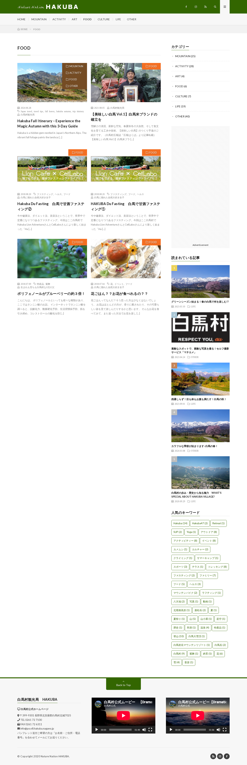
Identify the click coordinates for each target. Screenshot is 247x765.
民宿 (191, 627)
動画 (207, 601)
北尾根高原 (181, 610)
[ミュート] (144, 730)
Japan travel (26, 111)
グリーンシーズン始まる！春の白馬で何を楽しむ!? (200, 301)
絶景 (207, 653)
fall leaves (50, 111)
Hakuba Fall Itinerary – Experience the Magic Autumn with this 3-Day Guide (48, 123)
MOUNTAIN (39, 19)
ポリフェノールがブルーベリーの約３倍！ (51, 293)
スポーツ (180, 566)
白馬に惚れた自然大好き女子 (36, 197)
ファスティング (45, 194)
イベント (119, 284)
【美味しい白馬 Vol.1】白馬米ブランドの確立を (124, 116)
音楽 (188, 662)
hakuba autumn (63, 111)
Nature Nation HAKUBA (55, 756)
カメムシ (180, 549)
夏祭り (179, 618)
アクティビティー (185, 540)
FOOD (87, 19)
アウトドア (209, 531)
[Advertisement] (200, 184)
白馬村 (179, 653)
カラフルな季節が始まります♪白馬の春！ (194, 446)
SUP (177, 531)
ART (74, 19)
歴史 (177, 627)
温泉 (204, 627)
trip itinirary (78, 111)
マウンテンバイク (185, 592)
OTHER (131, 19)
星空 (221, 618)
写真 (193, 601)
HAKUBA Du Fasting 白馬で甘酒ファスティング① (125, 206)
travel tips (38, 111)
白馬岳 (220, 644)
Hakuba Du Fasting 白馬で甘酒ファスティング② (51, 206)
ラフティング (211, 592)
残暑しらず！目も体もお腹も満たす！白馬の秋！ (199, 399)
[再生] (97, 730)
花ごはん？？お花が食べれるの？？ (119, 293)
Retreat (218, 523)
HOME (21, 19)
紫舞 (48, 284)
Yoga (191, 531)
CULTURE (104, 19)
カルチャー (200, 549)
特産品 (40, 284)
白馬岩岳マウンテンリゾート (191, 644)
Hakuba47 (200, 523)
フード (66, 194)
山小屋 (206, 618)
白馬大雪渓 (197, 636)
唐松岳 (200, 610)
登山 (178, 636)
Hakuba (180, 523)
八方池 (179, 601)
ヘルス (58, 194)
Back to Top (123, 685)
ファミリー (208, 575)
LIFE (118, 19)
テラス (197, 566)
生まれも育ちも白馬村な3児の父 (37, 287)
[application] (123, 716)
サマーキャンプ (207, 558)
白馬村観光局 (28, 114)
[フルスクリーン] (150, 730)
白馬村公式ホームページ (34, 709)
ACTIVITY (59, 19)
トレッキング (217, 566)
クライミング (182, 558)
